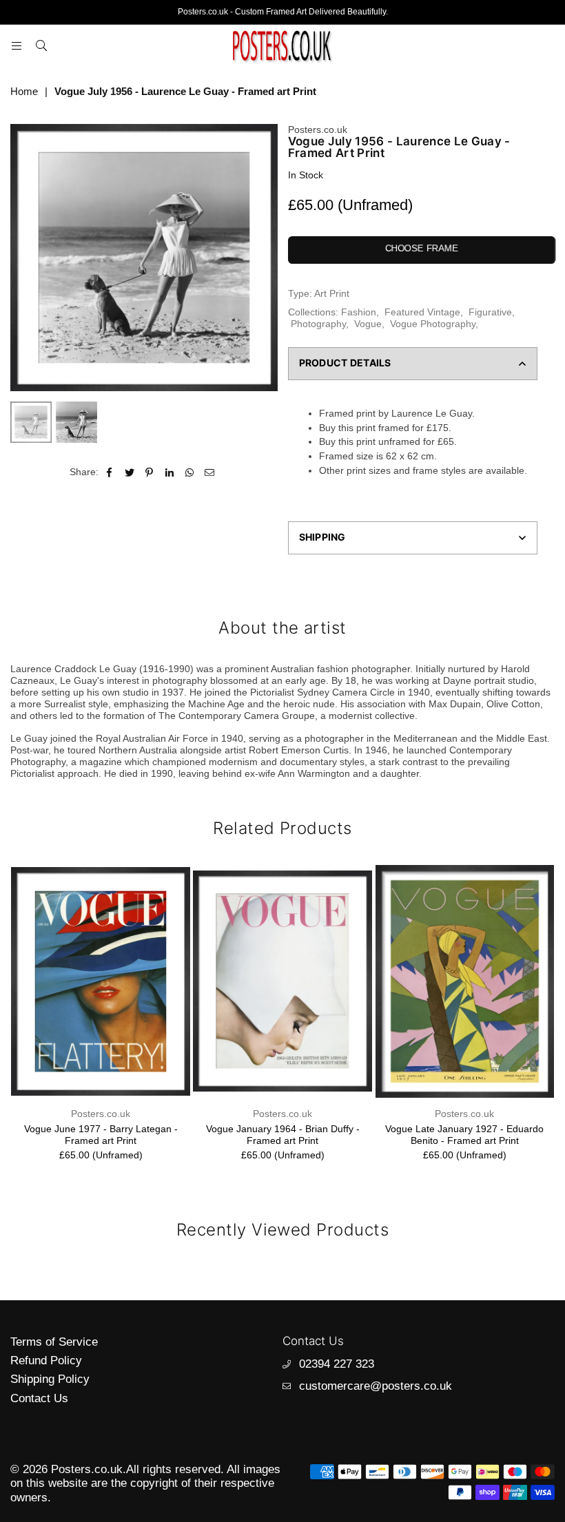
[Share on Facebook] (110, 472)
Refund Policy (46, 1360)
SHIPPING (322, 537)
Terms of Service (54, 1341)
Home (24, 91)
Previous (22, 258)
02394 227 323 (336, 1363)
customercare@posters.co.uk (375, 1386)
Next (266, 258)
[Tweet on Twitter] (130, 472)
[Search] (41, 45)
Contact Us (39, 1398)
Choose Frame (421, 248)
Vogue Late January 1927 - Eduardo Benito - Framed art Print (464, 1134)
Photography (318, 323)
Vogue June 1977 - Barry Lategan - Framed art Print (101, 1134)
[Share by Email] (210, 472)
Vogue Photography (432, 323)
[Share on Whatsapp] (190, 472)
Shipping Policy (50, 1379)
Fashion (358, 311)
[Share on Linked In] (170, 472)
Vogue (368, 323)
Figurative (490, 311)
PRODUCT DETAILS (345, 362)
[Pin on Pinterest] (150, 472)
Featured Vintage (422, 311)
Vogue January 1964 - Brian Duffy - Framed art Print (283, 1134)
